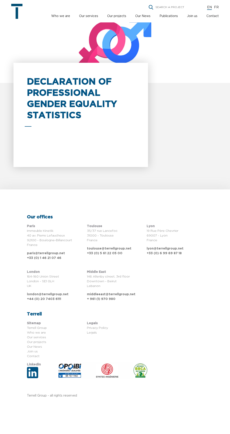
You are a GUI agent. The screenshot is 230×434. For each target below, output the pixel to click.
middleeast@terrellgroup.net (111, 294)
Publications (168, 16)
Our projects (116, 16)
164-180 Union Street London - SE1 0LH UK (43, 281)
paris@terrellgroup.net (46, 253)
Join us (192, 16)
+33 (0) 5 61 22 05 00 (104, 253)
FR (216, 7)
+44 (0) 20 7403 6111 (44, 299)
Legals (92, 332)
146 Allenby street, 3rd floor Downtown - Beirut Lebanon (108, 281)
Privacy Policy (97, 328)
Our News (142, 16)
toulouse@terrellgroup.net (109, 248)
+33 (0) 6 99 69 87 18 (164, 253)
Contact (212, 16)
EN (209, 7)
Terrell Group (37, 328)
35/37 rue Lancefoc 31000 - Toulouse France (102, 235)
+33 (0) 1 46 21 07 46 (44, 258)
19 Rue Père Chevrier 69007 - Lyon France (162, 235)
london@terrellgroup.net (48, 294)
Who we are (60, 16)
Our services (88, 16)
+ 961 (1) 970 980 (101, 299)
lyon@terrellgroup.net (165, 248)
